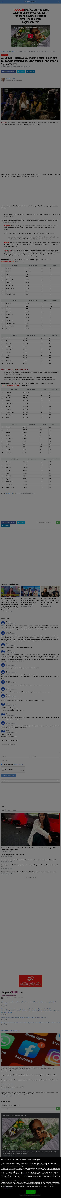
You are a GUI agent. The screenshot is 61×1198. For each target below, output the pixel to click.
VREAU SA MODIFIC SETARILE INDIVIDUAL (30, 1195)
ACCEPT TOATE (30, 1192)
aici (24, 1173)
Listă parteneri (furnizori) (6, 1188)
